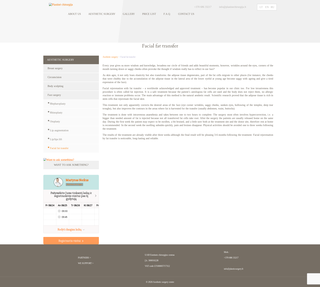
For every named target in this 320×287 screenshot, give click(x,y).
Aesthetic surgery (101, 14)
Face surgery (54, 95)
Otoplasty (55, 121)
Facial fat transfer (59, 148)
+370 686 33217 (202, 7)
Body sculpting (55, 86)
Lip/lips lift (56, 139)
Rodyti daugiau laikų (70, 229)
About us (74, 14)
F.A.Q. (167, 14)
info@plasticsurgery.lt (233, 269)
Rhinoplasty (56, 112)
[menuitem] (261, 7)
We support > (86, 263)
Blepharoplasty (58, 103)
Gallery (129, 14)
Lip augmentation (59, 130)
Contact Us (186, 14)
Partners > (84, 257)
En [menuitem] (267, 7)
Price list (149, 14)
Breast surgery (55, 68)
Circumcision (54, 77)
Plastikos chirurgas (74, 184)
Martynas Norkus (77, 180)
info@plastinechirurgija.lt (233, 7)
